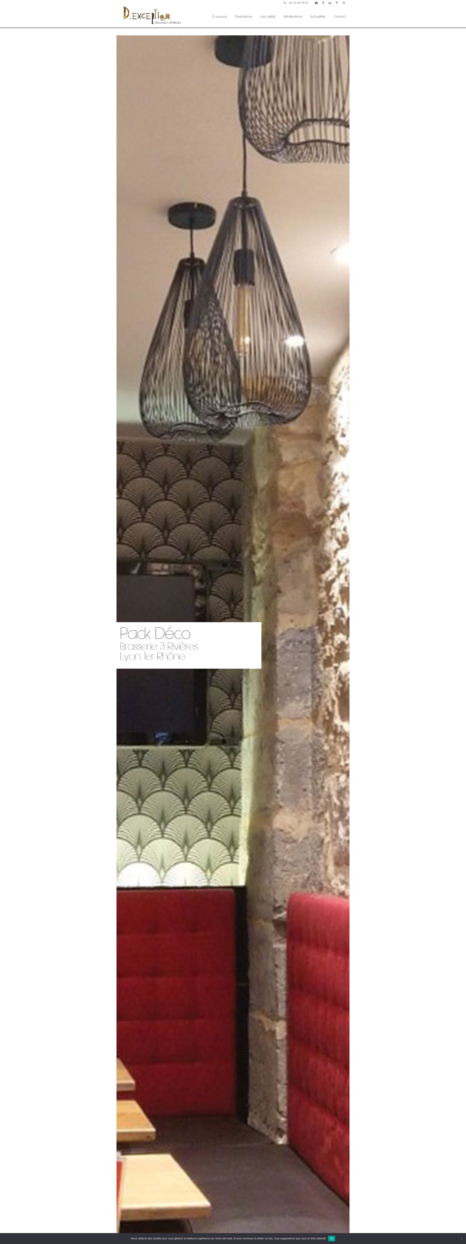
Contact (340, 16)
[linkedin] (330, 3)
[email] (316, 3)
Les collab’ (268, 16)
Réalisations (293, 16)
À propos (219, 16)
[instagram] (344, 3)
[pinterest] (337, 3)
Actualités (318, 16)
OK (331, 1238)
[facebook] (323, 3)
